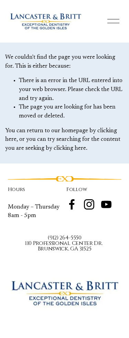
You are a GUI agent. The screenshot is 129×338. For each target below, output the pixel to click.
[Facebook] (71, 204)
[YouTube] (106, 204)
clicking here (70, 148)
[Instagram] (89, 204)
